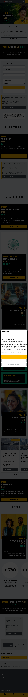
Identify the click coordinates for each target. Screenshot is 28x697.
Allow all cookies (14, 357)
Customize (13, 360)
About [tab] (23, 334)
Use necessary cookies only (14, 364)
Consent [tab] (5, 334)
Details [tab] (14, 334)
